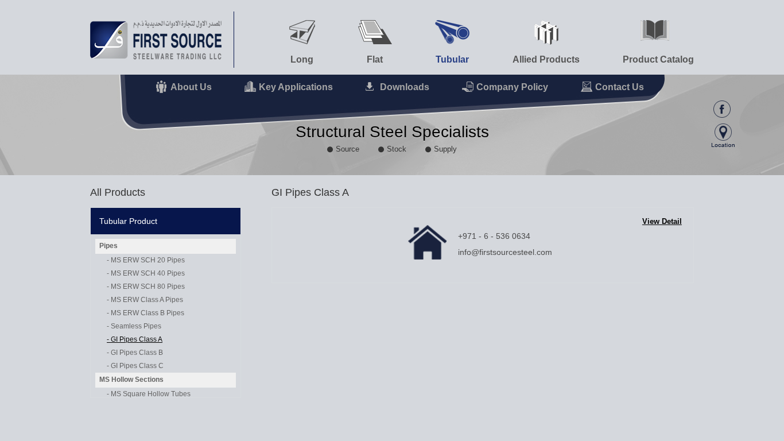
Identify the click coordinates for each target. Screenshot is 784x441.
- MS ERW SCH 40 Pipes (146, 273)
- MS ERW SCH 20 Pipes (146, 260)
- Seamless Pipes (134, 326)
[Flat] (375, 32)
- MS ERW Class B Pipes (145, 313)
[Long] (302, 32)
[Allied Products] (546, 32)
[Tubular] (452, 32)
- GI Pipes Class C (135, 366)
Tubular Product (128, 221)
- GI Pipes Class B (135, 353)
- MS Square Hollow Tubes (149, 394)
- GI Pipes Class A (134, 339)
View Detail (662, 221)
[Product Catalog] (658, 30)
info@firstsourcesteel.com (505, 252)
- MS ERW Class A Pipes (145, 300)
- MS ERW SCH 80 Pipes (146, 287)
